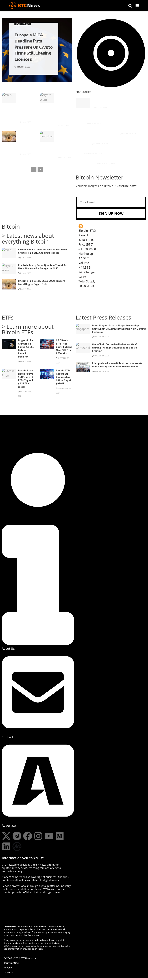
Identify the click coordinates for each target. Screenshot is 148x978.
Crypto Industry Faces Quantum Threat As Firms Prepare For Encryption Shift (63, 107)
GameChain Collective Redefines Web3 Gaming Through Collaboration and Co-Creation (115, 347)
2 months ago (23, 67)
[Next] (40, 169)
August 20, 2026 (101, 371)
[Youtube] (48, 835)
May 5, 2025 (25, 361)
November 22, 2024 (105, 163)
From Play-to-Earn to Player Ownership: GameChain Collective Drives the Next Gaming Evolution (119, 328)
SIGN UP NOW (111, 213)
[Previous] (33, 169)
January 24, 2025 (128, 133)
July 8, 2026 (25, 122)
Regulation (23, 24)
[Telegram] (16, 835)
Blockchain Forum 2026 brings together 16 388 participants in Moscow (63, 142)
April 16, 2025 (100, 107)
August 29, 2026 (101, 336)
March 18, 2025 (94, 123)
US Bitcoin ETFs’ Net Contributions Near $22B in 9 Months (64, 347)
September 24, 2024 (93, 153)
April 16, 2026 (64, 157)
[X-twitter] (6, 835)
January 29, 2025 (100, 143)
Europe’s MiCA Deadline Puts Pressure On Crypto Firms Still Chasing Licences (33, 46)
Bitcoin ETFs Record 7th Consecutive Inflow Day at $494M (63, 377)
